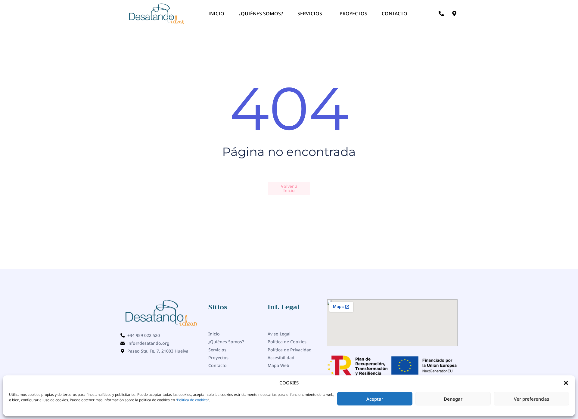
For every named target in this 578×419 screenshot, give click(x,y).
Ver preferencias (531, 399)
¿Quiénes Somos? (261, 13)
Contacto (394, 13)
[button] (566, 383)
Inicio (216, 13)
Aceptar (374, 399)
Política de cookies (192, 399)
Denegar (453, 399)
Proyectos (353, 13)
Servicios (309, 13)
